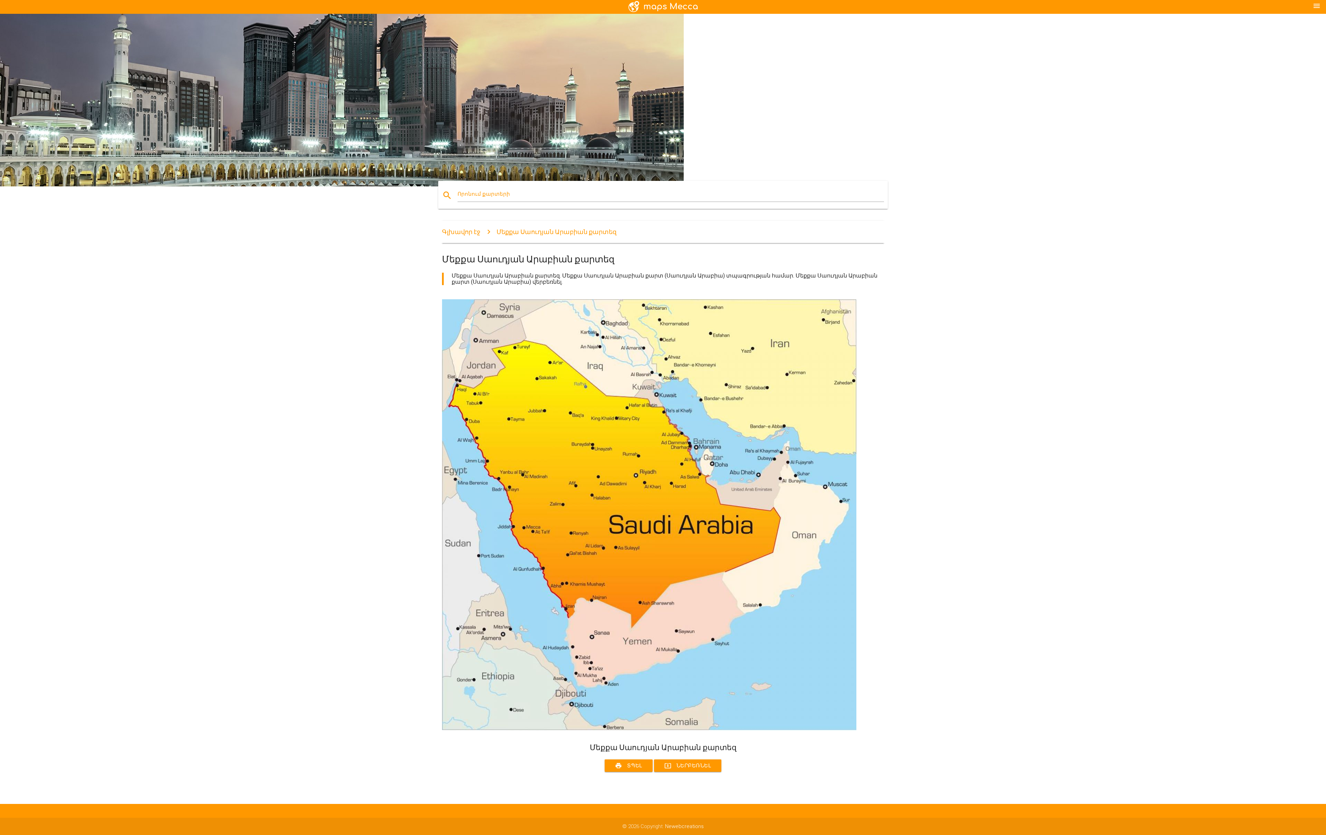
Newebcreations (684, 826)
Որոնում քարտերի (484, 194)
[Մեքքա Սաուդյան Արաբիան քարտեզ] (649, 730)
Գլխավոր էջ (461, 231)
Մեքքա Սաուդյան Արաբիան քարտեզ (556, 231)
